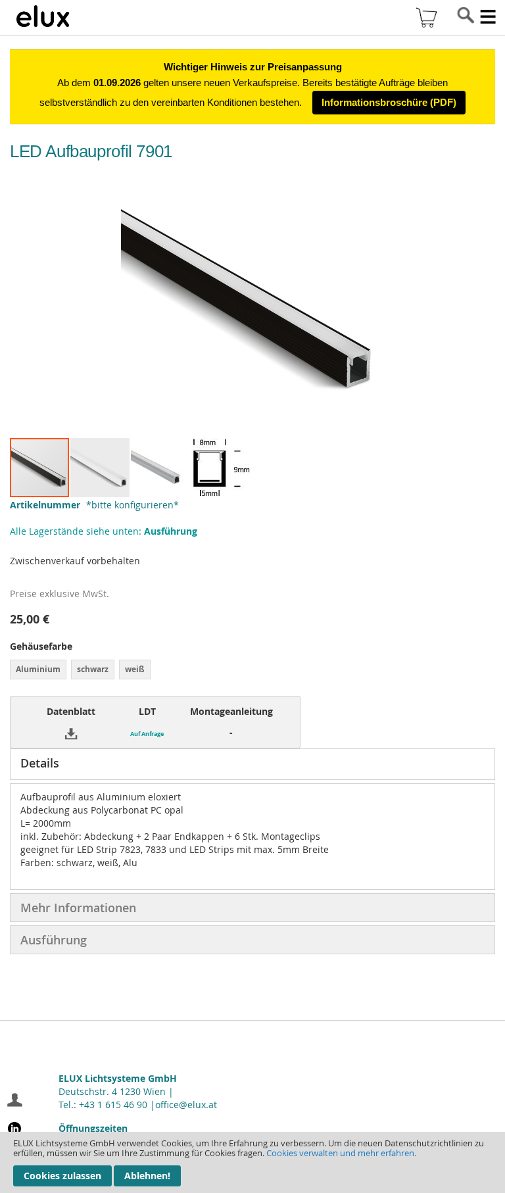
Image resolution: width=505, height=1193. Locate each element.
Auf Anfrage (147, 733)
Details (39, 763)
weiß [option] (135, 669)
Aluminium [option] (38, 669)
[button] (100, 468)
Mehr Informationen (78, 907)
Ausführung (53, 940)
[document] (252, 1162)
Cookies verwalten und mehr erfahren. (341, 1153)
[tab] (252, 764)
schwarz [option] (92, 669)
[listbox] (252, 671)
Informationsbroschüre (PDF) (389, 102)
